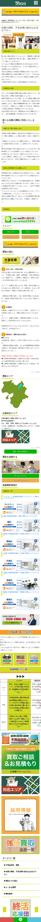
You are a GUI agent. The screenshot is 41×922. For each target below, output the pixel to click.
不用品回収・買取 (12, 865)
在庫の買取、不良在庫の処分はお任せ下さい (20, 873)
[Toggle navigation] (35, 3)
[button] (20, 909)
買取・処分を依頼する (20, 451)
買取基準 (9, 894)
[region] (20, 909)
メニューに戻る (35, 372)
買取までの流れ (12, 881)
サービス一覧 (19, 35)
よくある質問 (11, 887)
